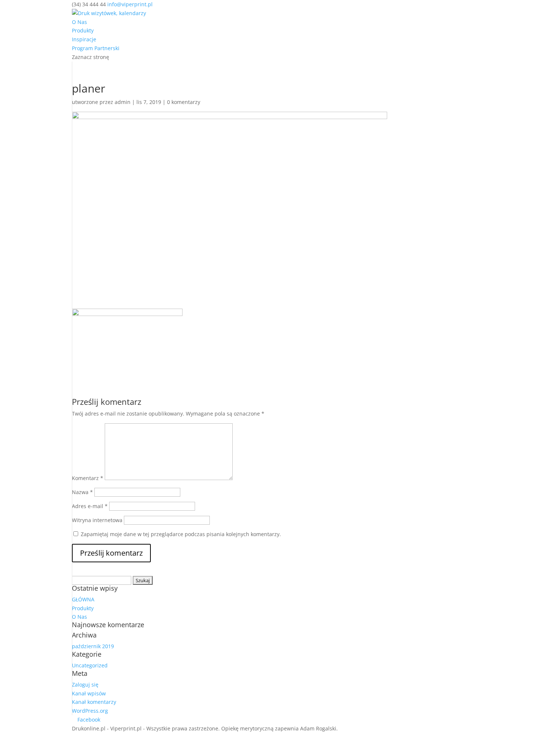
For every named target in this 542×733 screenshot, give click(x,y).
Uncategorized (90, 665)
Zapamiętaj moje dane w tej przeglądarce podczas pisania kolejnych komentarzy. (181, 534)
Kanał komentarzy (94, 701)
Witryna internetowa (97, 520)
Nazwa (82, 492)
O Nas (79, 21)
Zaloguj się (85, 684)
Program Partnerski (95, 48)
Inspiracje (84, 39)
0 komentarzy (183, 101)
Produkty (83, 30)
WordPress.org (90, 710)
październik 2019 (93, 646)
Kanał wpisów (89, 693)
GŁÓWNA (83, 599)
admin (123, 101)
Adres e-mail (90, 506)
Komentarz (87, 478)
